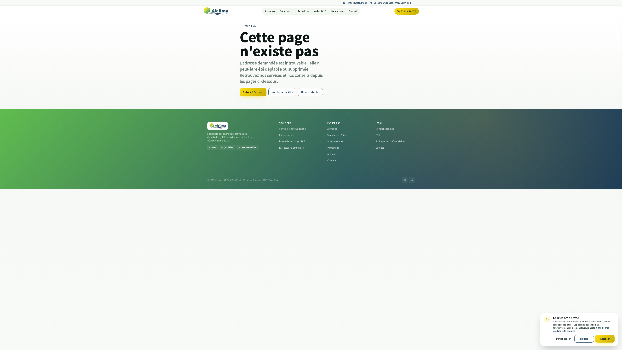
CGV (377, 135)
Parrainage (333, 147)
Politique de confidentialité (390, 141)
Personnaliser (563, 338)
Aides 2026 (320, 11)
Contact (352, 11)
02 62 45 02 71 (408, 11)
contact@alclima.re (356, 2)
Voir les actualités (282, 92)
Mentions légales (384, 128)
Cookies (379, 147)
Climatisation (286, 135)
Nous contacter (310, 92)
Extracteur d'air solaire (291, 147)
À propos (270, 11)
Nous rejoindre (335, 141)
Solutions (285, 11)
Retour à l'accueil (253, 92)
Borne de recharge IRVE (292, 141)
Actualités (303, 11)
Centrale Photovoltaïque (292, 128)
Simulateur (337, 11)
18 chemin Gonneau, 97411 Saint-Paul (392, 2)
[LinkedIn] (412, 180)
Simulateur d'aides (337, 135)
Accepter (605, 338)
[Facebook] (405, 180)
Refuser (584, 338)
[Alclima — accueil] (216, 11)
